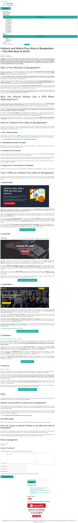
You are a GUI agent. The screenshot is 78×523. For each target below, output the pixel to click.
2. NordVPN (8, 20)
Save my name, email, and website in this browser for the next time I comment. (20, 473)
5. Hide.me (8, 25)
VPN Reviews (6, 15)
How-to (2, 55)
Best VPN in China (7, 12)
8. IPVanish (8, 29)
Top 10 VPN (5, 11)
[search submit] (27, 44)
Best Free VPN (6, 13)
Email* (1, 468)
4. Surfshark (8, 23)
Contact (7, 38)
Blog (4, 33)
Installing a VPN (32, 91)
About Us (5, 34)
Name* (2, 466)
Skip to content (4, 1)
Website (2, 471)
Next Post (3, 444)
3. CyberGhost (9, 22)
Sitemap (7, 41)
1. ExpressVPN (9, 19)
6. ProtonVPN (9, 26)
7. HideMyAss (9, 27)
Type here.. (4, 463)
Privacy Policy (9, 40)
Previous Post (4, 443)
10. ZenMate (8, 32)
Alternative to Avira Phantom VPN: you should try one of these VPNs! (39, 488)
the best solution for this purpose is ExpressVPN (27, 137)
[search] (16, 44)
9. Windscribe (9, 30)
